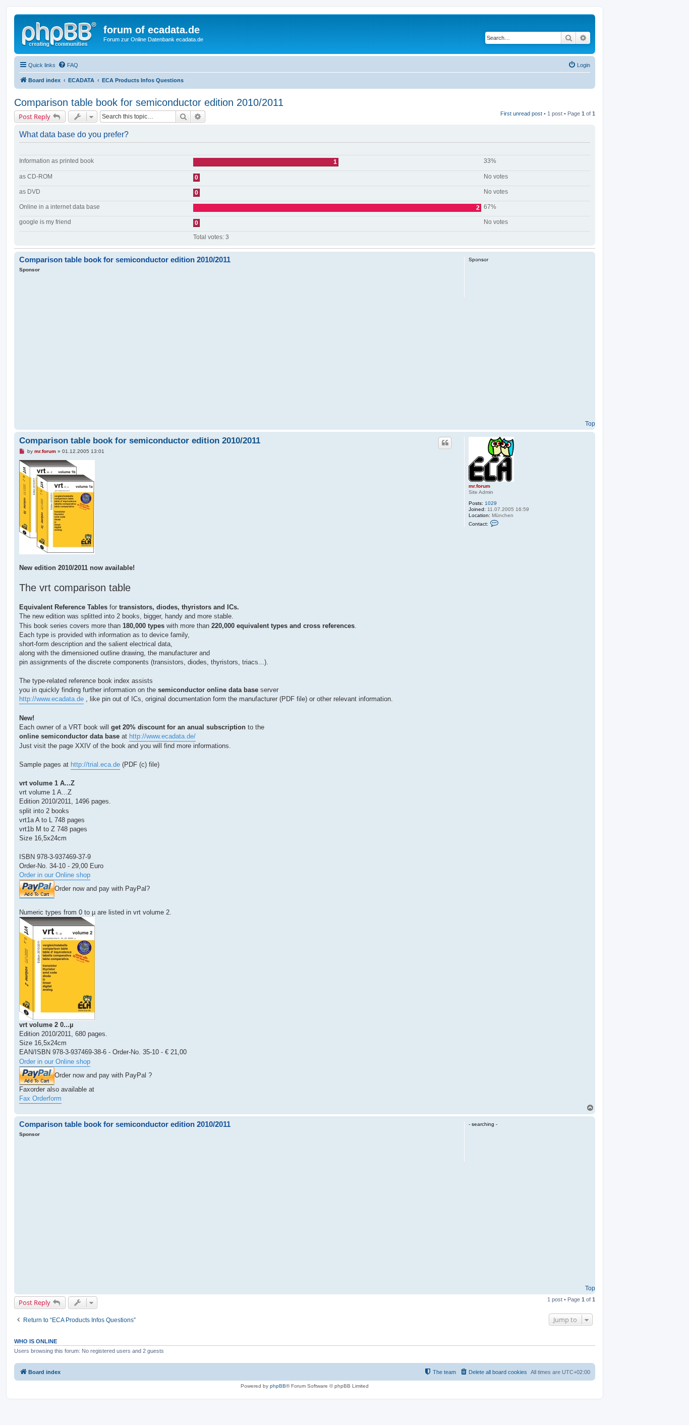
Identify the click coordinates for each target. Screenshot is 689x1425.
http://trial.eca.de (95, 764)
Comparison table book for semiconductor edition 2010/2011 (148, 102)
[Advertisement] (236, 349)
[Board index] (60, 33)
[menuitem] (68, 65)
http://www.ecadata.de (51, 699)
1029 (491, 503)
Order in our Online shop (54, 875)
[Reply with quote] (444, 443)
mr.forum (479, 486)
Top (590, 423)
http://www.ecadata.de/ (162, 736)
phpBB (278, 1386)
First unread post (521, 113)
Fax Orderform (40, 1098)
